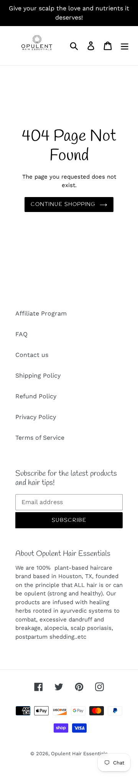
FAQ (21, 334)
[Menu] (124, 45)
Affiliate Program (41, 313)
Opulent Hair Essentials (79, 753)
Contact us (31, 354)
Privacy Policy (35, 417)
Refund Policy (35, 396)
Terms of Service (39, 437)
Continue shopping (63, 204)
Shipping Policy (38, 375)
